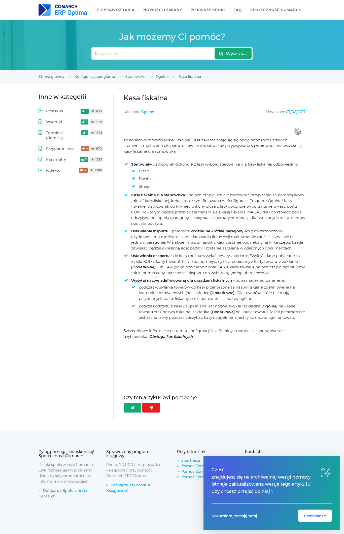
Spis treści (190, 460)
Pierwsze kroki (208, 10)
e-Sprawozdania (116, 10)
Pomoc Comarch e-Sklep (204, 471)
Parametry (56, 159)
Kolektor (54, 170)
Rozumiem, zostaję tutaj (234, 515)
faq (237, 10)
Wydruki (54, 121)
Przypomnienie (60, 148)
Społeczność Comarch (276, 10)
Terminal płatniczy (54, 135)
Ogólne (147, 112)
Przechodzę (315, 515)
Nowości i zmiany (162, 10)
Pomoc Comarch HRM (202, 477)
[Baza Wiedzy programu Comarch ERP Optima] (63, 10)
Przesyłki (54, 111)
